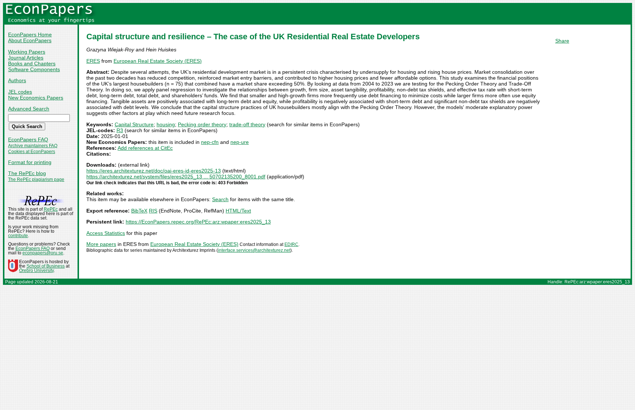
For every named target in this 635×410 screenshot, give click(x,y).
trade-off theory (247, 124)
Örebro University (36, 270)
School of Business (45, 266)
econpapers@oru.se (42, 253)
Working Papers (26, 52)
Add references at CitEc (145, 148)
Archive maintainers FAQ (32, 146)
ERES (93, 61)
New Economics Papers (35, 98)
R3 (119, 130)
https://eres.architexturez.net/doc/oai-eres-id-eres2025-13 (153, 171)
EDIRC (291, 244)
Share (562, 41)
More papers (101, 244)
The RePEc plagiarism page (36, 179)
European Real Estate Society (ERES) (158, 61)
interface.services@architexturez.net (254, 250)
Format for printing (29, 162)
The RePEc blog (27, 173)
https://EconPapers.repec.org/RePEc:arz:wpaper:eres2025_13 (198, 222)
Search (220, 199)
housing (166, 124)
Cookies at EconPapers (31, 151)
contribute (18, 235)
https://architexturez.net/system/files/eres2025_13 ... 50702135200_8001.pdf (175, 176)
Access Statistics (105, 233)
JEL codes (20, 92)
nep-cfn (210, 142)
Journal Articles (25, 58)
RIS (153, 211)
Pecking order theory (202, 124)
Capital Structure (134, 124)
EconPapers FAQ (28, 139)
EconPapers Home (30, 34)
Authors (17, 80)
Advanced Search (28, 109)
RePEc (51, 209)
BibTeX (139, 211)
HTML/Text (238, 211)
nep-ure (239, 142)
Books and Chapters (31, 63)
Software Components (34, 69)
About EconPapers (29, 40)
